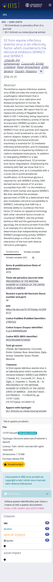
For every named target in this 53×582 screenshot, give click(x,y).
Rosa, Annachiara (28, 67)
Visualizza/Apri (14, 464)
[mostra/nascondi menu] (50, 5)
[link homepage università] (34, 5)
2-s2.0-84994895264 (16, 330)
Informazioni (13, 493)
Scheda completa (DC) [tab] (16, 257)
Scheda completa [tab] (32, 251)
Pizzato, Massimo (26, 71)
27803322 (11, 321)
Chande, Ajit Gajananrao (12, 61)
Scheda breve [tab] (12, 251)
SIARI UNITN (15, 22)
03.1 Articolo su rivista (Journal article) (25, 32)
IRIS (4, 22)
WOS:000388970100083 (18, 339)
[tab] (33, 257)
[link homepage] (10, 5)
